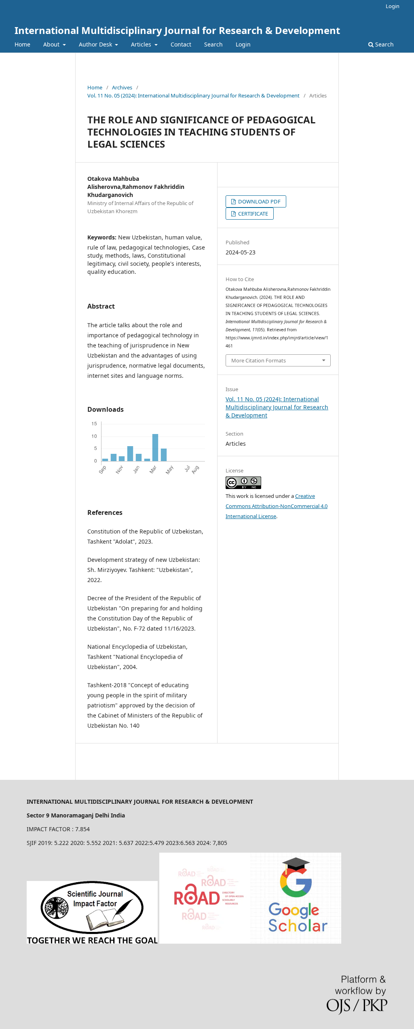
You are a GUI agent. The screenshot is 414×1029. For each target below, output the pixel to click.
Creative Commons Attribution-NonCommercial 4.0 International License (276, 506)
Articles (142, 44)
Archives (122, 87)
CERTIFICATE (252, 213)
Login (243, 44)
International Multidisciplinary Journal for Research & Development (177, 30)
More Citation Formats (258, 360)
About (52, 44)
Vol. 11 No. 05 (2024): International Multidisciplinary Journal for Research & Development (193, 95)
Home (22, 44)
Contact (181, 44)
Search (213, 44)
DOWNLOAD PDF (259, 201)
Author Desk (96, 44)
